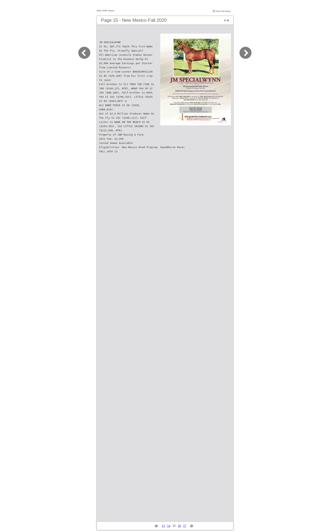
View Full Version (223, 11)
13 (163, 525)
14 (168, 525)
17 (184, 525)
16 (179, 525)
